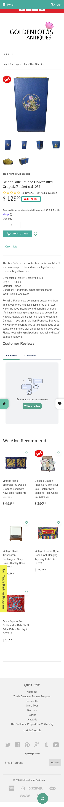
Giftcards (32, 719)
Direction (32, 710)
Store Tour (32, 705)
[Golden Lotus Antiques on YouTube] (56, 746)
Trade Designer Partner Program (32, 696)
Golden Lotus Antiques (33, 780)
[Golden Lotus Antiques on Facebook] (17, 746)
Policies (32, 715)
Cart (58, 4)
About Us (32, 691)
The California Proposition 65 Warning (32, 724)
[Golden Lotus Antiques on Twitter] (8, 746)
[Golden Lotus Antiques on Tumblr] (46, 746)
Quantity (7, 218)
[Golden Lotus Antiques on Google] (36, 746)
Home (6, 53)
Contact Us (32, 701)
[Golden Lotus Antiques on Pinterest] (27, 746)
